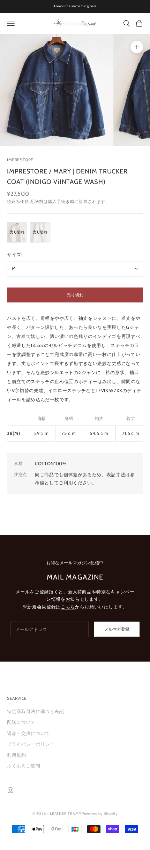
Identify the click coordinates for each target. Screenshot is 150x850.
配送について (21, 722)
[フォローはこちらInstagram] (10, 790)
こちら (68, 606)
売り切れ (75, 295)
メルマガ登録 (116, 629)
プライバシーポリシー (31, 744)
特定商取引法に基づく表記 (35, 711)
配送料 (37, 201)
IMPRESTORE (20, 159)
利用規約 (16, 755)
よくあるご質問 (23, 766)
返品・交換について (28, 733)
